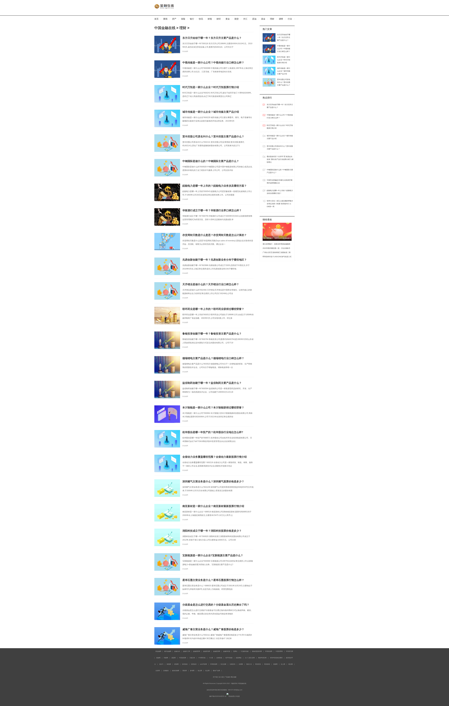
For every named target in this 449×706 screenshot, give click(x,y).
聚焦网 (185, 670)
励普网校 (238, 658)
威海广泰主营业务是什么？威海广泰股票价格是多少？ (213, 629)
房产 (174, 19)
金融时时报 (226, 651)
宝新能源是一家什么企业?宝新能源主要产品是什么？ (212, 555)
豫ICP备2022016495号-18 (217, 696)
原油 (254, 19)
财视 (210, 19)
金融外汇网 (186, 651)
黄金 (228, 19)
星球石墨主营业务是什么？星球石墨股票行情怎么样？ (213, 580)
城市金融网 (167, 651)
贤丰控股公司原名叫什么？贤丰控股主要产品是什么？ (213, 136)
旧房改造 (194, 664)
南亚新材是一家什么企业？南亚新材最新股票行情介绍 (213, 506)
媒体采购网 (175, 670)
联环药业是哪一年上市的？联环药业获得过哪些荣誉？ (213, 309)
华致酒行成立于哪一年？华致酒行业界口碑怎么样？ (212, 210)
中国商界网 (279, 651)
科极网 (166, 658)
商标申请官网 (262, 658)
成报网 (173, 658)
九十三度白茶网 (250, 658)
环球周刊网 (289, 651)
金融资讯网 (206, 651)
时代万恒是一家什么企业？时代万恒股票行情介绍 (210, 87)
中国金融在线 (164, 28)
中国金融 (240, 683)
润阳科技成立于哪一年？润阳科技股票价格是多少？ (212, 530)
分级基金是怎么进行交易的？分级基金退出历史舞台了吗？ (215, 604)
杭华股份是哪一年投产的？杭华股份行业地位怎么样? (212, 432)
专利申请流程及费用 (276, 658)
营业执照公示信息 (234, 696)
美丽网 (275, 664)
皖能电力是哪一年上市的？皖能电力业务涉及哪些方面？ (214, 185)
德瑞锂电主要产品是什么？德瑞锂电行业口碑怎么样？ (213, 358)
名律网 (241, 664)
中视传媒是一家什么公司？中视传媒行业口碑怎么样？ (213, 62)
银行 (192, 19)
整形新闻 (267, 664)
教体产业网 (216, 670)
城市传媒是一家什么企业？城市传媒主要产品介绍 (210, 111)
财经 (219, 19)
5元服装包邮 (245, 651)
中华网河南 (201, 658)
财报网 (169, 664)
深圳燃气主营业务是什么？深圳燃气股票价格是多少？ (213, 481)
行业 (290, 19)
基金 (263, 19)
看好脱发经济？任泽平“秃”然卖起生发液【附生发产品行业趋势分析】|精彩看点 (280, 159)
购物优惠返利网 (257, 651)
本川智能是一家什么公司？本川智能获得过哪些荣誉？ (213, 407)
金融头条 (177, 651)
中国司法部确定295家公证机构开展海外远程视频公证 (279, 181)
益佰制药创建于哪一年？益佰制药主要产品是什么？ (212, 382)
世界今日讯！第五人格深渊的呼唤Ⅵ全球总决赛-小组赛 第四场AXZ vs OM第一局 (280, 203)
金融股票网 (216, 651)
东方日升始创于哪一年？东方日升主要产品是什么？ (212, 37)
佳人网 (283, 664)
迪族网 (158, 658)
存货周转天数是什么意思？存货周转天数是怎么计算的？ (214, 235)
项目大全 (249, 664)
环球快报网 (268, 651)
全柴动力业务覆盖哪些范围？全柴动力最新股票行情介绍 (214, 456)
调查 (281, 19)
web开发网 (203, 664)
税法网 (290, 664)
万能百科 (192, 658)
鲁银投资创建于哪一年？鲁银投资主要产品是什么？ (212, 333)
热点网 (200, 670)
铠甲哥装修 (228, 658)
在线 (244, 683)
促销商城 (219, 658)
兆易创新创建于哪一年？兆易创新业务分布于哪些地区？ (214, 259)
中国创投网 (182, 658)
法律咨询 (232, 664)
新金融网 (158, 651)
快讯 (201, 19)
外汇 (245, 19)
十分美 (211, 658)
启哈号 (161, 664)
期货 (236, 19)
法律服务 (166, 670)
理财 (272, 19)
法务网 (158, 670)
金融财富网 (196, 651)
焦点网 (207, 670)
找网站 (235, 651)
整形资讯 (258, 664)
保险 (183, 19)
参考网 (192, 670)
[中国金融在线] (164, 4)
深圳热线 (185, 664)
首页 (156, 19)
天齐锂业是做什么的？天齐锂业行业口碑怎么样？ (210, 284)
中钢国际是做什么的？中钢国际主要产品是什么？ (210, 161)
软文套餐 (223, 664)
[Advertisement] (237, 8)
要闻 (165, 19)
